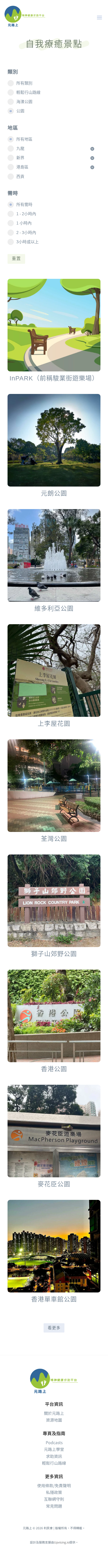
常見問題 (54, 1506)
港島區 (22, 167)
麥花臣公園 (54, 1184)
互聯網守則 (54, 1499)
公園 (20, 111)
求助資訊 (54, 1456)
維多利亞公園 (54, 608)
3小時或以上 (27, 242)
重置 (16, 258)
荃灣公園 (54, 838)
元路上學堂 (54, 1449)
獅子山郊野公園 (54, 953)
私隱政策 (54, 1492)
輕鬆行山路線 (28, 92)
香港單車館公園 (54, 1299)
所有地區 (24, 139)
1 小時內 (24, 223)
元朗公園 (54, 493)
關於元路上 (54, 1413)
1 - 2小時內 (26, 214)
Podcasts (54, 1442)
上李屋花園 (54, 723)
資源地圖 (54, 1420)
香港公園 (54, 1068)
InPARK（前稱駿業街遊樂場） (54, 378)
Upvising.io (61, 1542)
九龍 (20, 148)
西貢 (20, 176)
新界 (20, 158)
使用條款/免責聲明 (54, 1485)
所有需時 (24, 204)
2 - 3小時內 (26, 233)
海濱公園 (24, 102)
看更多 (54, 1328)
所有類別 (24, 83)
